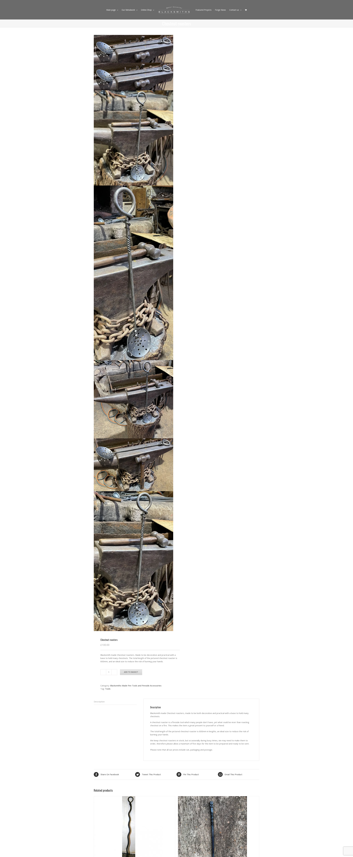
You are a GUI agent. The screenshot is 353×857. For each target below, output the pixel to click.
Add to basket (131, 672)
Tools (107, 688)
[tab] (115, 702)
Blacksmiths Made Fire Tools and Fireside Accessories (135, 685)
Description (99, 701)
